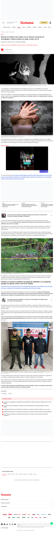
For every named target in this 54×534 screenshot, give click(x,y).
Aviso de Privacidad (6, 527)
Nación (7, 31)
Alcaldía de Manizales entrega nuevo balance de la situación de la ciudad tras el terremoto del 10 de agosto (29, 205)
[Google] (2, 524)
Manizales (12, 31)
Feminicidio (4, 393)
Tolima (10, 393)
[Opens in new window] (4, 524)
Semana (3, 31)
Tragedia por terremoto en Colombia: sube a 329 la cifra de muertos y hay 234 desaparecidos (10, 205)
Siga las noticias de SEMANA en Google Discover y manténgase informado (20, 45)
